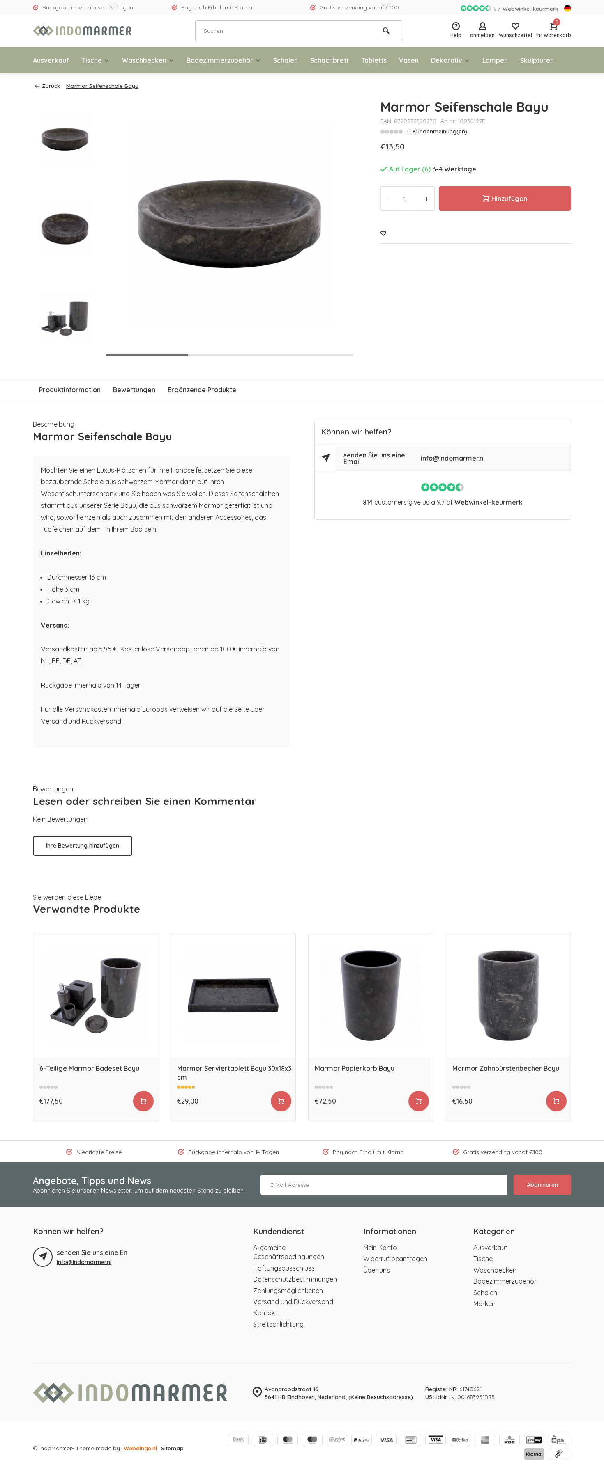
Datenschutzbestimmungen (295, 1279)
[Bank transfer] (238, 1441)
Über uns (376, 1270)
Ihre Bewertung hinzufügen (82, 845)
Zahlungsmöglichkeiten (288, 1291)
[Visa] (386, 1441)
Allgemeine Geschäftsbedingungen (288, 1252)
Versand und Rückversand (293, 1302)
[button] (339, 229)
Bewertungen (134, 390)
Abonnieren (542, 1184)
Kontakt (265, 1313)
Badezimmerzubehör (220, 60)
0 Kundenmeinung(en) (437, 131)
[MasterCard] (287, 1441)
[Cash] (559, 1455)
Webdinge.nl (140, 1447)
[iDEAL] (263, 1441)
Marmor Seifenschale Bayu (102, 85)
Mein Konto (380, 1247)
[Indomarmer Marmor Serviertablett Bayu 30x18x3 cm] (233, 995)
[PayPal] (361, 1441)
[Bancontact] (411, 1441)
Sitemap (172, 1447)
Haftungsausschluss (284, 1268)
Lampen (495, 60)
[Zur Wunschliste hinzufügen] (383, 233)
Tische (91, 60)
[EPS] (559, 1441)
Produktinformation (70, 390)
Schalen (285, 60)
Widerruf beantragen (395, 1259)
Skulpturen (537, 60)
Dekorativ (446, 60)
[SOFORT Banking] (337, 1441)
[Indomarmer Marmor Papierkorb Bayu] (371, 995)
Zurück (51, 85)
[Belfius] (460, 1441)
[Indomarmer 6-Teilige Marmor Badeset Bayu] (95, 995)
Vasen (409, 60)
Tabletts (374, 60)
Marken (484, 1304)
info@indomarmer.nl (453, 458)
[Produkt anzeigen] (143, 1101)
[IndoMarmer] (82, 30)
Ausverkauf (51, 60)
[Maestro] (312, 1441)
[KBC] (509, 1441)
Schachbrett (329, 60)
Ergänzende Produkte (202, 390)
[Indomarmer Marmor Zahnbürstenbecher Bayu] (508, 995)
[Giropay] (534, 1441)
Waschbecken (144, 60)
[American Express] (485, 1441)
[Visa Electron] (435, 1441)
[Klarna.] (534, 1455)
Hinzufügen (509, 198)
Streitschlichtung (278, 1324)
